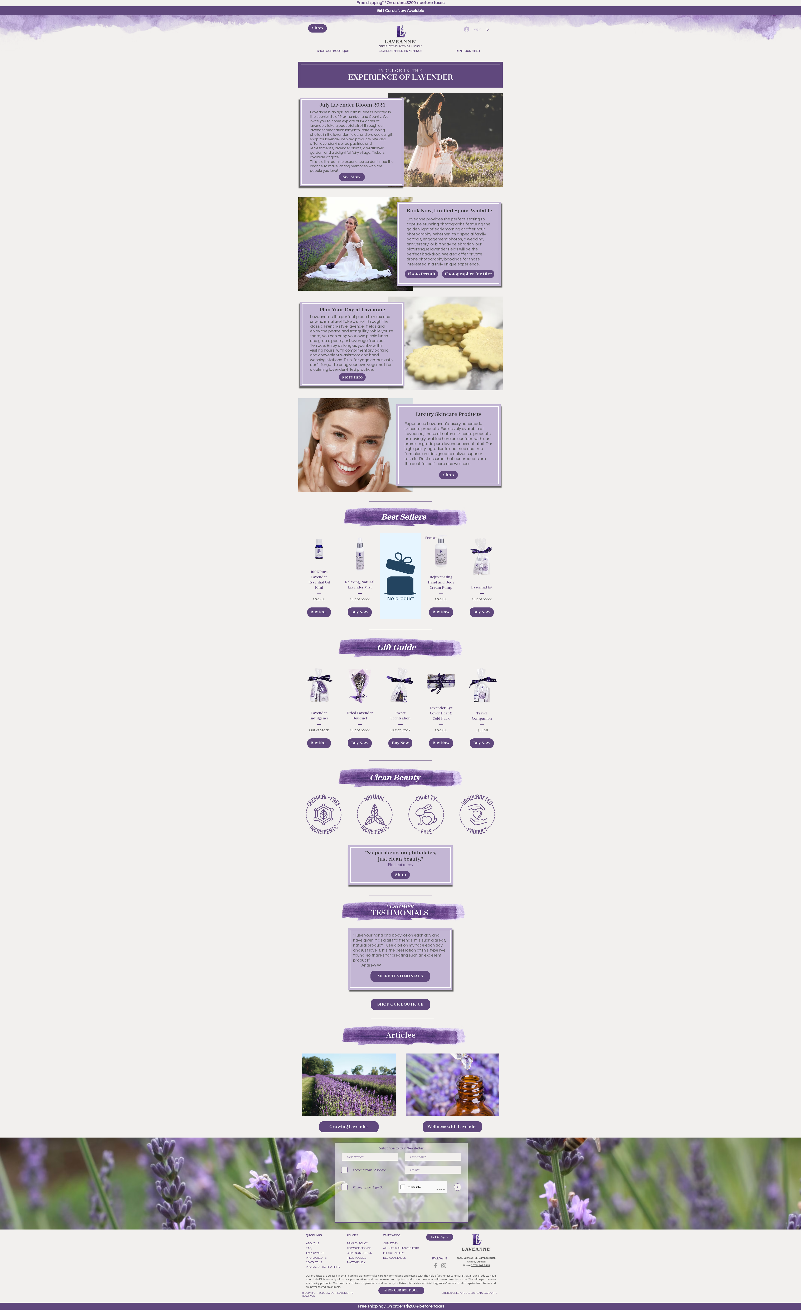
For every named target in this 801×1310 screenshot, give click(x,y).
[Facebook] (435, 1265)
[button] (487, 28)
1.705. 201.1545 (480, 1265)
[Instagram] (443, 1265)
